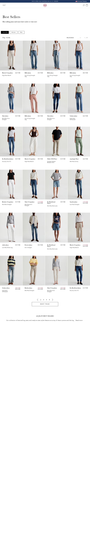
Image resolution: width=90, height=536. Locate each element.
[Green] (10, 68)
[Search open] (84, 5)
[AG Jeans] (45, 5)
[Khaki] (73, 154)
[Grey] (50, 154)
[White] (32, 111)
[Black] (28, 283)
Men (21, 32)
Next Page (45, 304)
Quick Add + (17, 68)
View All (5, 32)
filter (8, 37)
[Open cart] (87, 5)
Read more (79, 320)
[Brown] (3, 68)
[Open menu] (4, 5)
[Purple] (7, 68)
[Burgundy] (30, 111)
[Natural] (25, 111)
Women (14, 32)
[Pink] (5, 68)
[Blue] (25, 68)
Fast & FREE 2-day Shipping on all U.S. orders (45, 1)
